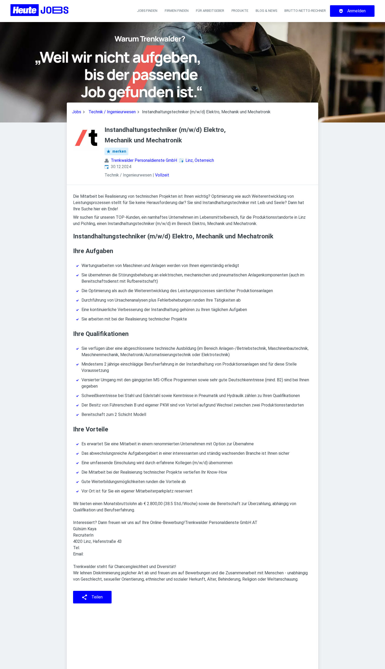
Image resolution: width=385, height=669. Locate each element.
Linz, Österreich (199, 160)
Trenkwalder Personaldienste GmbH (144, 160)
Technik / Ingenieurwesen (112, 111)
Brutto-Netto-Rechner (305, 11)
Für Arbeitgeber (210, 11)
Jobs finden (147, 11)
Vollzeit (162, 175)
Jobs (76, 111)
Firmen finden (177, 11)
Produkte (240, 11)
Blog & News (266, 11)
